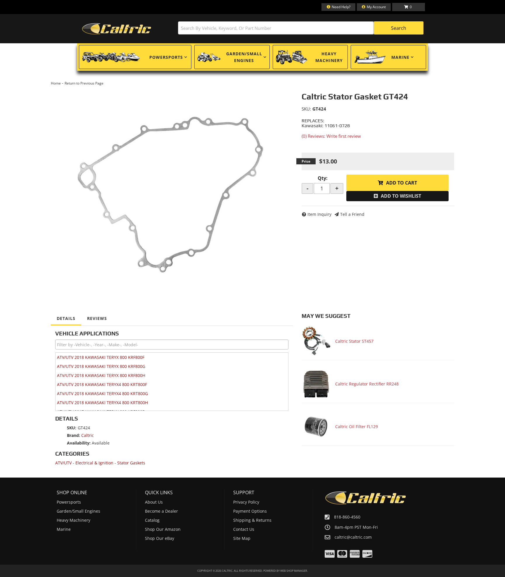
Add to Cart (401, 183)
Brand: (73, 435)
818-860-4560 (347, 517)
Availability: (79, 443)
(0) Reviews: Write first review (331, 136)
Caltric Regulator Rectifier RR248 (367, 384)
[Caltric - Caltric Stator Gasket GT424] (172, 188)
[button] (300, 28)
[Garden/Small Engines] (209, 57)
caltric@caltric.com (353, 537)
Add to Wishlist (401, 196)
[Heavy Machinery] (291, 57)
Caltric (87, 435)
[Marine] (369, 57)
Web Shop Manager (293, 571)
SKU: (306, 109)
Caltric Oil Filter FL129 (356, 426)
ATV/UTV (63, 463)
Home (56, 83)
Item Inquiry (319, 214)
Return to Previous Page (84, 83)
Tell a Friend (352, 214)
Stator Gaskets (131, 463)
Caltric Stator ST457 (354, 341)
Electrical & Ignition (94, 463)
